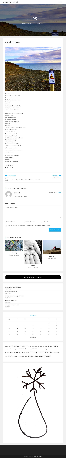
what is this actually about (39, 356)
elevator (51, 256)
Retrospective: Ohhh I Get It (12, 305)
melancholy (22, 349)
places (23, 352)
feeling (55, 346)
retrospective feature (41, 352)
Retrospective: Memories (11, 291)
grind (33, 266)
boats (18, 346)
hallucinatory (12, 349)
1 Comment (41, 180)
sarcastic (55, 352)
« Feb (31, 337)
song (19, 356)
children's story (31, 346)
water (26, 356)
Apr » (34, 337)
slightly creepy (12, 356)
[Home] (22, 23)
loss (17, 349)
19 (17, 331)
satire (58, 352)
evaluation (41, 23)
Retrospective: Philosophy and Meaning (14, 296)
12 (17, 328)
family (46, 346)
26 (17, 334)
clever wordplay (38, 346)
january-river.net (10, 2)
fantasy (50, 346)
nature (40, 349)
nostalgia (45, 349)
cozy (43, 346)
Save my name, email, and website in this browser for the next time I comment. (29, 225)
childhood (23, 346)
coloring (14, 253)
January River (11, 180)
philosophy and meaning (12, 352)
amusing (13, 346)
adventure (7, 346)
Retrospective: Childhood (11, 300)
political (27, 352)
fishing (6, 348)
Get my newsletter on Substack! (33, 277)
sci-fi (6, 356)
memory (29, 349)
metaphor (35, 349)
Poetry (32, 180)
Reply (59, 192)
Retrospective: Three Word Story (13, 287)
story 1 (22, 356)
